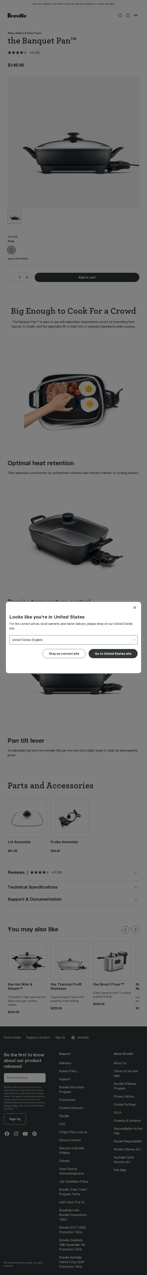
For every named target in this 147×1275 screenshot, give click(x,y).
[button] (113, 653)
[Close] (135, 607)
